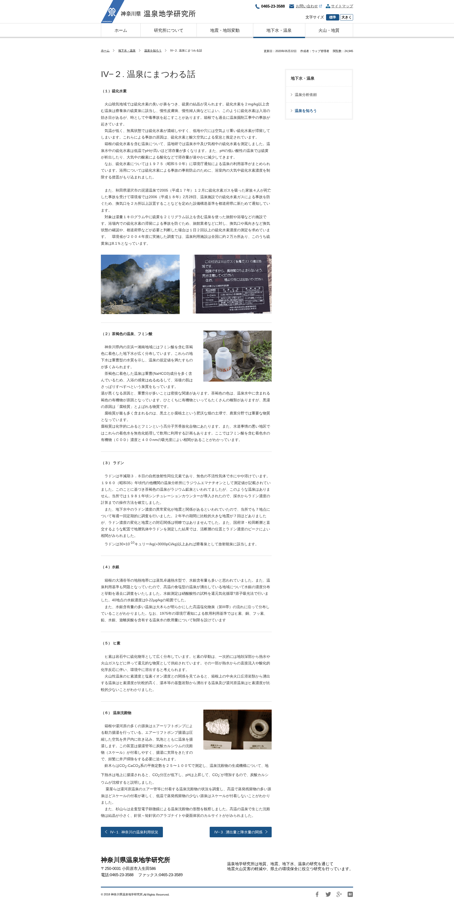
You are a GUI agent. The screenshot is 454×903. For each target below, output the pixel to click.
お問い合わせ (307, 6)
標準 (332, 17)
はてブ (350, 894)
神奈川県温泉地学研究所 (148, 11)
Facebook (317, 894)
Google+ (339, 894)
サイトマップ (342, 6)
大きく (347, 17)
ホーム (105, 50)
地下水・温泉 (127, 50)
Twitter (328, 894)
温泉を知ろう (153, 50)
